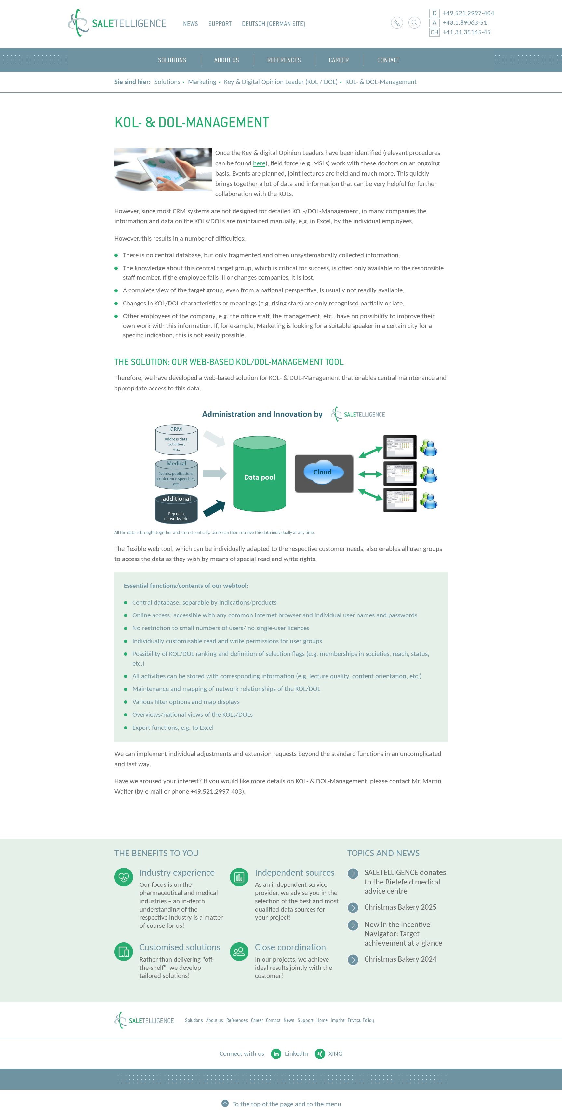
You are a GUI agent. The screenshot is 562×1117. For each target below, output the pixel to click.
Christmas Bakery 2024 (400, 960)
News (190, 24)
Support (220, 24)
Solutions (167, 82)
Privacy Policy (361, 1020)
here (259, 163)
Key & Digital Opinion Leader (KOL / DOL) (281, 82)
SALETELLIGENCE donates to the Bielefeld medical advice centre (405, 882)
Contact (273, 1020)
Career (257, 1020)
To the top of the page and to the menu (287, 1104)
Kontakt (397, 23)
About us (214, 1020)
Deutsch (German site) (273, 24)
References (237, 1020)
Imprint (337, 1020)
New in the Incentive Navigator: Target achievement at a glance (403, 934)
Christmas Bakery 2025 (400, 908)
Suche (414, 23)
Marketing (202, 82)
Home (322, 1020)
